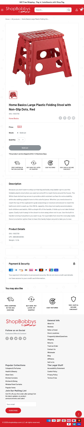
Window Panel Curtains (13, 384)
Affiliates (50, 359)
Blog (49, 356)
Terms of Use (52, 378)
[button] (81, 10)
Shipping (50, 339)
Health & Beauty (11, 371)
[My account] (77, 10)
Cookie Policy (52, 371)
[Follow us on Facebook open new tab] (11, 338)
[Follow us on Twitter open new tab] (16, 338)
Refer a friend (52, 330)
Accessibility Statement (56, 368)
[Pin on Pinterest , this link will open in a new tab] (64, 118)
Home (7, 19)
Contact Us (51, 349)
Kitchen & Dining (11, 381)
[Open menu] (2, 10)
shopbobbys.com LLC (16, 422)
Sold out (25, 148)
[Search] (69, 9)
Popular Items (10, 388)
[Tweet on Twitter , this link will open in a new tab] (69, 118)
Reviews (50, 327)
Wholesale (51, 352)
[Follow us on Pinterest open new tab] (20, 338)
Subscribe (13, 410)
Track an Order (52, 346)
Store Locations (53, 333)
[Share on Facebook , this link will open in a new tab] (60, 118)
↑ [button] (78, 414)
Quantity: (12, 140)
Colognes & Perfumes (13, 368)
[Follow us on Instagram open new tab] (7, 338)
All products (16, 19)
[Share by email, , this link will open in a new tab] (73, 118)
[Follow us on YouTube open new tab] (24, 338)
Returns (50, 343)
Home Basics (14, 118)
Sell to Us (50, 362)
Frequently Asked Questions (57, 336)
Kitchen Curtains (11, 378)
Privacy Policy (52, 375)
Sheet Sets (9, 375)
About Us (50, 323)
